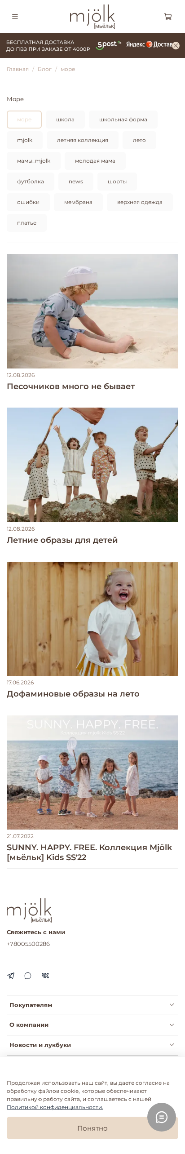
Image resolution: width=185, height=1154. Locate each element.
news (76, 181)
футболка (30, 181)
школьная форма (123, 119)
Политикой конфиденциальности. (55, 1107)
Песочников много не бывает (71, 386)
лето (139, 140)
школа (65, 119)
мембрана (78, 202)
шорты (117, 181)
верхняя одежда (140, 202)
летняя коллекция (82, 140)
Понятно (92, 1128)
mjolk (24, 140)
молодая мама (95, 160)
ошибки (28, 202)
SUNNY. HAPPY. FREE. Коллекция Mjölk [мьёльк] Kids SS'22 (89, 852)
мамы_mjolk (33, 160)
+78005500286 (28, 943)
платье (26, 222)
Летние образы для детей (62, 540)
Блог (45, 69)
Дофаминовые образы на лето (73, 694)
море (24, 119)
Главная (18, 69)
